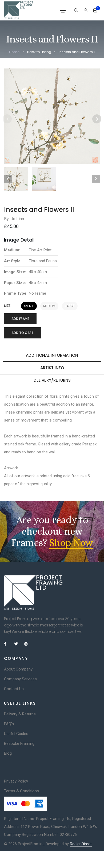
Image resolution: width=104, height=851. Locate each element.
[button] (96, 118)
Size (7, 306)
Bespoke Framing (19, 743)
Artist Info (52, 368)
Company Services (20, 679)
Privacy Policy (16, 781)
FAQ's (9, 723)
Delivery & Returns (20, 714)
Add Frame (20, 318)
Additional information (52, 355)
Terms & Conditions (21, 791)
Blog (8, 753)
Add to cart (22, 332)
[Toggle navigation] (63, 10)
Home (14, 51)
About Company (18, 669)
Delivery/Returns (52, 380)
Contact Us (14, 688)
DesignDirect (81, 843)
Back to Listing (39, 51)
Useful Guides (16, 733)
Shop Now (71, 542)
